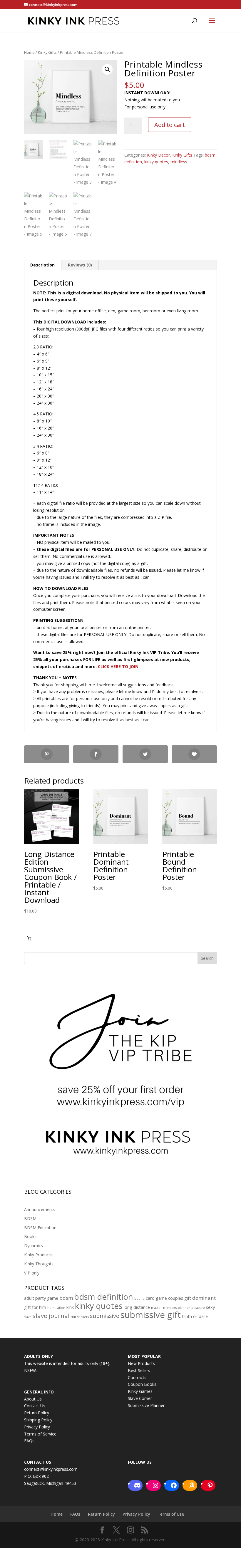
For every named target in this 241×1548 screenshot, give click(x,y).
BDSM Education (40, 1227)
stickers (83, 1317)
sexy (210, 1307)
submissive (104, 1316)
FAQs (29, 1440)
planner (184, 1308)
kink (70, 1307)
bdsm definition (103, 1296)
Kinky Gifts (47, 52)
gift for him (35, 1307)
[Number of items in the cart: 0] (29, 938)
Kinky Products (38, 1254)
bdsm (66, 1297)
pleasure (198, 1308)
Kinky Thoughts (38, 1264)
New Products (141, 1363)
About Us (33, 1399)
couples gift (179, 1298)
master (156, 1308)
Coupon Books (142, 1384)
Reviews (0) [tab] (80, 265)
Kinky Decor (158, 155)
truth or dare (195, 1316)
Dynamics (33, 1245)
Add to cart (169, 125)
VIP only (31, 1273)
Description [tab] (42, 265)
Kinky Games (140, 1391)
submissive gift (150, 1315)
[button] (107, 69)
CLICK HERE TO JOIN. (119, 666)
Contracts (137, 1377)
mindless (178, 162)
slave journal (51, 1315)
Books (30, 1236)
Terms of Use (171, 1514)
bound (139, 1299)
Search (207, 958)
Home (29, 52)
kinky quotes (156, 162)
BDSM (30, 1218)
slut (73, 1317)
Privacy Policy (37, 1427)
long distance (137, 1307)
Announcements (39, 1209)
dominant (204, 1297)
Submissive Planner (146, 1405)
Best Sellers (139, 1370)
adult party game (41, 1298)
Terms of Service (40, 1434)
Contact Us (34, 1405)
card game (156, 1298)
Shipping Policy (38, 1420)
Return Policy (36, 1412)
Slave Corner (140, 1398)
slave (27, 1317)
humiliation (56, 1308)
